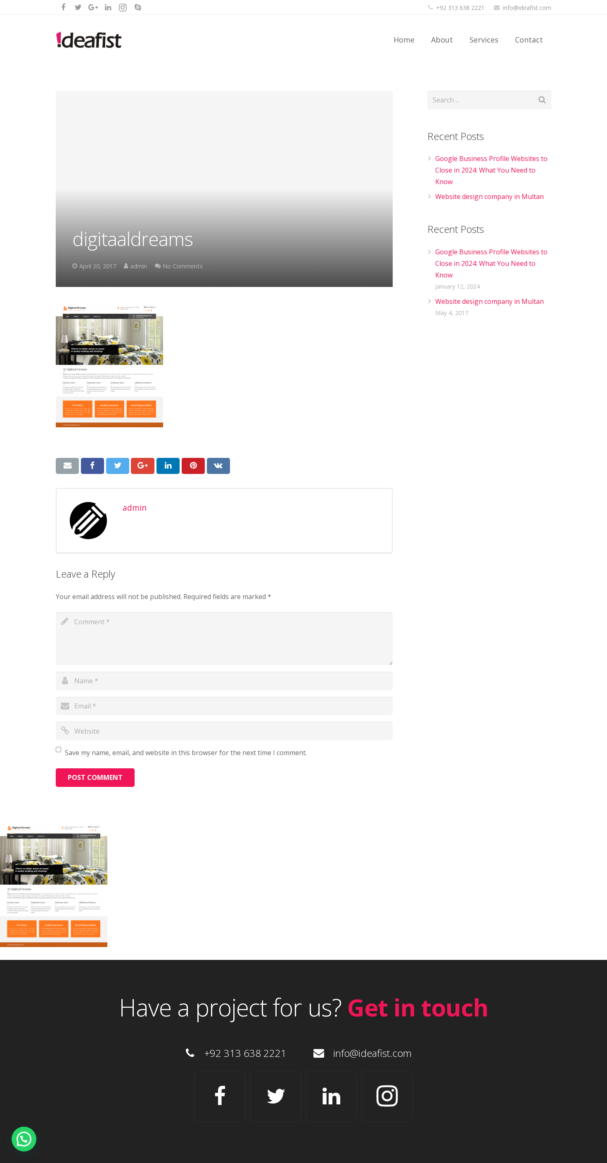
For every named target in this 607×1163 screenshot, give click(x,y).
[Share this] (92, 466)
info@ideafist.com (527, 8)
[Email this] (67, 466)
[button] (24, 1139)
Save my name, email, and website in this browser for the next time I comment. (186, 752)
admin (138, 266)
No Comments (183, 266)
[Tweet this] (117, 466)
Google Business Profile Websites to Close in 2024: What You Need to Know (491, 170)
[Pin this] (193, 466)
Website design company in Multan (489, 196)
